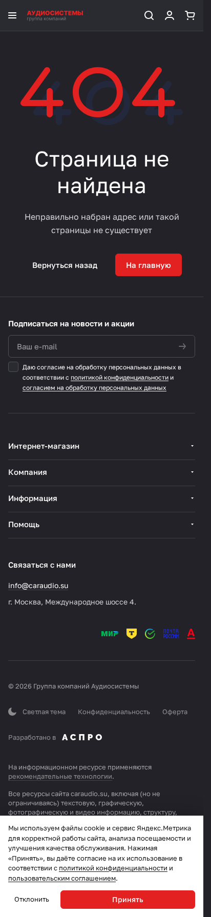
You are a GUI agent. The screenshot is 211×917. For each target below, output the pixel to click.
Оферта (174, 711)
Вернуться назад (64, 264)
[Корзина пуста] (190, 15)
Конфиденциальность (114, 711)
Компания (27, 471)
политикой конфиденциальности (119, 377)
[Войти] (169, 15)
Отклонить (31, 899)
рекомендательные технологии (60, 776)
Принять (127, 899)
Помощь (23, 524)
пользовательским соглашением (62, 878)
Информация (32, 498)
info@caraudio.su (38, 585)
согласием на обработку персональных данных (94, 387)
